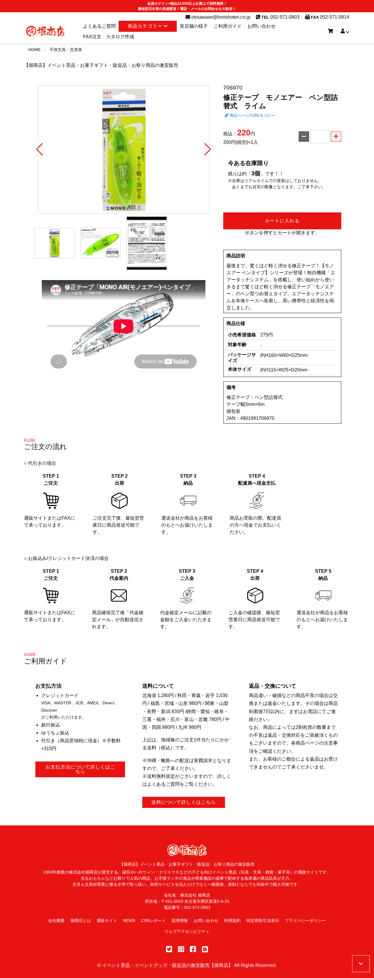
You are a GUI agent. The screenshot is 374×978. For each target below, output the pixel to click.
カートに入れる (282, 220)
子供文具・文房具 (65, 49)
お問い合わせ (261, 26)
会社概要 (56, 920)
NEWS (129, 920)
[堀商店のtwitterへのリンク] (169, 949)
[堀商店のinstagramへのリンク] (181, 949)
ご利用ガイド (228, 26)
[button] (40, 149)
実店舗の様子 (194, 26)
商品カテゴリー (146, 26)
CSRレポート (153, 920)
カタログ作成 (120, 36)
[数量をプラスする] (336, 136)
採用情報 (180, 920)
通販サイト (107, 920)
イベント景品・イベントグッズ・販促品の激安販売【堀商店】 (167, 965)
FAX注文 (92, 36)
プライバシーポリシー (305, 920)
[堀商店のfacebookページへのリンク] (193, 949)
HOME (34, 49)
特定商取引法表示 (262, 920)
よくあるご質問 (99, 26)
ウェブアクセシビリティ (187, 931)
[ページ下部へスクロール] (361, 963)
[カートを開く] (330, 31)
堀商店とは (80, 920)
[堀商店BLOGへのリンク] (205, 949)
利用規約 (232, 920)
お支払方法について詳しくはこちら (80, 769)
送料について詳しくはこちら (183, 802)
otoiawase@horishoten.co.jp (220, 17)
